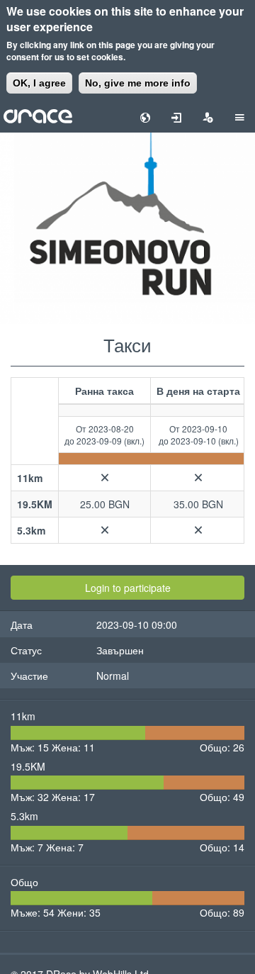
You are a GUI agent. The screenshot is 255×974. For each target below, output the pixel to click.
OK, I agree (39, 83)
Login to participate (128, 588)
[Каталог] (38, 115)
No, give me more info (138, 83)
